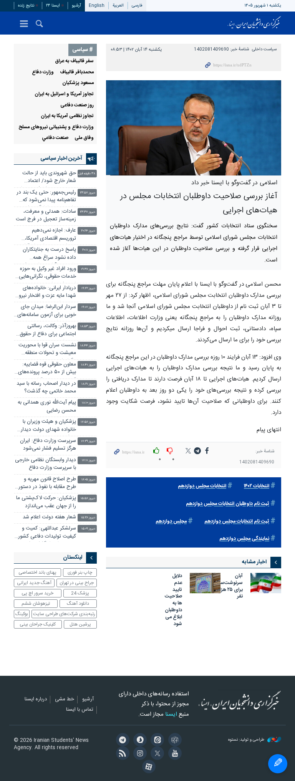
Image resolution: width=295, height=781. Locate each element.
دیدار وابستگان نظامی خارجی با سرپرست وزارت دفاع (45, 464)
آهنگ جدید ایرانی (34, 583)
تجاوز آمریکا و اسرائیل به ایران (64, 94)
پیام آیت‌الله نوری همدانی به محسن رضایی (47, 406)
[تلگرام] (121, 740)
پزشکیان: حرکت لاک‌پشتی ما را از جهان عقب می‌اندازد (46, 502)
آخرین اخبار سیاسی (61, 158)
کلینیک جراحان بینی (38, 624)
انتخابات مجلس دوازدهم (202, 486)
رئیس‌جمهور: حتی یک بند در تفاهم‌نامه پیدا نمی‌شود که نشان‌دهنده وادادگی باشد (46, 197)
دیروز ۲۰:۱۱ (88, 250)
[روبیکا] (173, 740)
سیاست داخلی (264, 49)
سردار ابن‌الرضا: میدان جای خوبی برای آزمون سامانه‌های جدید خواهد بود (46, 311)
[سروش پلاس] (139, 740)
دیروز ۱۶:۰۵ (88, 479)
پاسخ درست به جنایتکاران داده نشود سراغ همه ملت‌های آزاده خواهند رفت (48, 254)
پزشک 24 (80, 593)
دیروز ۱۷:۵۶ (88, 422)
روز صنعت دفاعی (77, 105)
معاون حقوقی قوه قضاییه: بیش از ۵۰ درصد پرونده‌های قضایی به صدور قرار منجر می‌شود (47, 369)
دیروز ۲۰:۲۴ (88, 230)
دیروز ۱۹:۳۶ (88, 269)
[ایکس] (156, 754)
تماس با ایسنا (79, 710)
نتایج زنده (26, 5)
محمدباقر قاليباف (77, 72)
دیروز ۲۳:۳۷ (87, 212)
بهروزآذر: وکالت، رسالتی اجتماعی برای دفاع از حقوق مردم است (48, 330)
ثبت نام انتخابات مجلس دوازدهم (236, 522)
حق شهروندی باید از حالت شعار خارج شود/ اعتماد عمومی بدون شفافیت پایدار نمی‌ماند (47, 178)
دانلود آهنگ (78, 603)
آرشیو (76, 5)
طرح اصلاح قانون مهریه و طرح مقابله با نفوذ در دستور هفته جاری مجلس (47, 484)
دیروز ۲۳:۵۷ (87, 192)
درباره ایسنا (36, 699)
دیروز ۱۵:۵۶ (88, 498)
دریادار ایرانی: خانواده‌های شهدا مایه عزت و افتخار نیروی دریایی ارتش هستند (45, 292)
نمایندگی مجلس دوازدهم (244, 539)
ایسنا (254, 23)
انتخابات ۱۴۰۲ (256, 486)
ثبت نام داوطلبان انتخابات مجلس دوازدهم (227, 504)
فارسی (137, 5)
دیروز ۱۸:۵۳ (87, 326)
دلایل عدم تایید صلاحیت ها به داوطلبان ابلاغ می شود (173, 600)
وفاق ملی (84, 138)
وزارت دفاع (43, 72)
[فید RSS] (121, 754)
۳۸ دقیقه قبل (86, 173)
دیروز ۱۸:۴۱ (88, 364)
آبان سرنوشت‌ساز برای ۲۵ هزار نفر (230, 587)
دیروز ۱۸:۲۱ (88, 384)
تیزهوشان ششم (36, 603)
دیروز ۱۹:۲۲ (88, 288)
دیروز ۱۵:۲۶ (88, 517)
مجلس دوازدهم (171, 522)
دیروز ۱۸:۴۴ (87, 345)
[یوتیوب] (173, 754)
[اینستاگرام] (139, 754)
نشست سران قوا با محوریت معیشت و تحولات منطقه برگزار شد (47, 350)
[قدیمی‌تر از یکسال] (265, 583)
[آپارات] (147, 767)
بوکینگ (21, 614)
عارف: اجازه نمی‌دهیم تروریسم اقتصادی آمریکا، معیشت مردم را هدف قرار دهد (49, 235)
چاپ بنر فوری (80, 572)
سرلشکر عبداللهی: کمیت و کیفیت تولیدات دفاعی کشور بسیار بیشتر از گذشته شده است (47, 533)
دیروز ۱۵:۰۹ (88, 528)
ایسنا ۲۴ (53, 5)
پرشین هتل (80, 624)
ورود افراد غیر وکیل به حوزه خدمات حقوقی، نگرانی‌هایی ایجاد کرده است (47, 273)
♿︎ (277, 763)
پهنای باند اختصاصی (37, 572)
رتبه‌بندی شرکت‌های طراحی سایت (64, 614)
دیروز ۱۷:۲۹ (88, 441)
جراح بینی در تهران (77, 583)
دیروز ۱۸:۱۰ (88, 402)
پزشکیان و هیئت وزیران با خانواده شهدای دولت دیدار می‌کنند (48, 426)
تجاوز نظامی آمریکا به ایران (67, 116)
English (96, 5)
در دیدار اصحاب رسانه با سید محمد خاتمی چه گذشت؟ (46, 387)
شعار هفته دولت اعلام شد (49, 517)
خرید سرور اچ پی (37, 593)
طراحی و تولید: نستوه (246, 740)
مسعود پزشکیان (78, 83)
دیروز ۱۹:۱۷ (88, 307)
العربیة (118, 5)
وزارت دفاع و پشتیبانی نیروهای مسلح (56, 127)
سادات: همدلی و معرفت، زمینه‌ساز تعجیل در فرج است (46, 215)
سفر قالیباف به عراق (74, 61)
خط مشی (64, 699)
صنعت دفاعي (55, 138)
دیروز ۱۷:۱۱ (88, 460)
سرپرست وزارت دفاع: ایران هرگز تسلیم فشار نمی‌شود (48, 445)
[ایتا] (156, 740)
